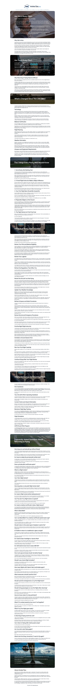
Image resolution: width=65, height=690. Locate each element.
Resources (43, 9)
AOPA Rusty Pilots (19, 427)
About (48, 9)
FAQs (46, 9)
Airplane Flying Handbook (39, 388)
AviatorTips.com (35, 685)
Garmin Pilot (26, 411)
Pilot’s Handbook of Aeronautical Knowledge (25, 388)
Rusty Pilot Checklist (37, 9)
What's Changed (24, 9)
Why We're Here (18, 9)
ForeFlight (22, 411)
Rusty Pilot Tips (30, 9)
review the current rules (35, 515)
